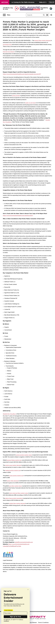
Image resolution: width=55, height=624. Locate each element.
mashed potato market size (12, 470)
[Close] (28, 589)
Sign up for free (15, 617)
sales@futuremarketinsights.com (24, 542)
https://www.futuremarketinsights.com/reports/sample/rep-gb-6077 (22, 74)
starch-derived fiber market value (18, 493)
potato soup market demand (13, 465)
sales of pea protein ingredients (14, 498)
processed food (7, 44)
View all (51, 2)
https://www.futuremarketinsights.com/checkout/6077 (18, 215)
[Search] (43, 15)
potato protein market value (24, 455)
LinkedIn (5, 546)
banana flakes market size (14, 460)
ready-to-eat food (30, 102)
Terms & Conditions (43, 622)
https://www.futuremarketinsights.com (18, 544)
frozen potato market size (16, 475)
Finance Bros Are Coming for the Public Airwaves (18, 2)
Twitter (10, 546)
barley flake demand (13, 480)
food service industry (9, 51)
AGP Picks (4, 2)
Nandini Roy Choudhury (9, 414)
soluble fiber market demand (17, 503)
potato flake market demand (42, 40)
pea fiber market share (15, 486)
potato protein (16, 95)
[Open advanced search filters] (47, 15)
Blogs (14, 546)
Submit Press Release (31, 622)
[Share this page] (51, 14)
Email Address (8, 610)
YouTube (18, 546)
